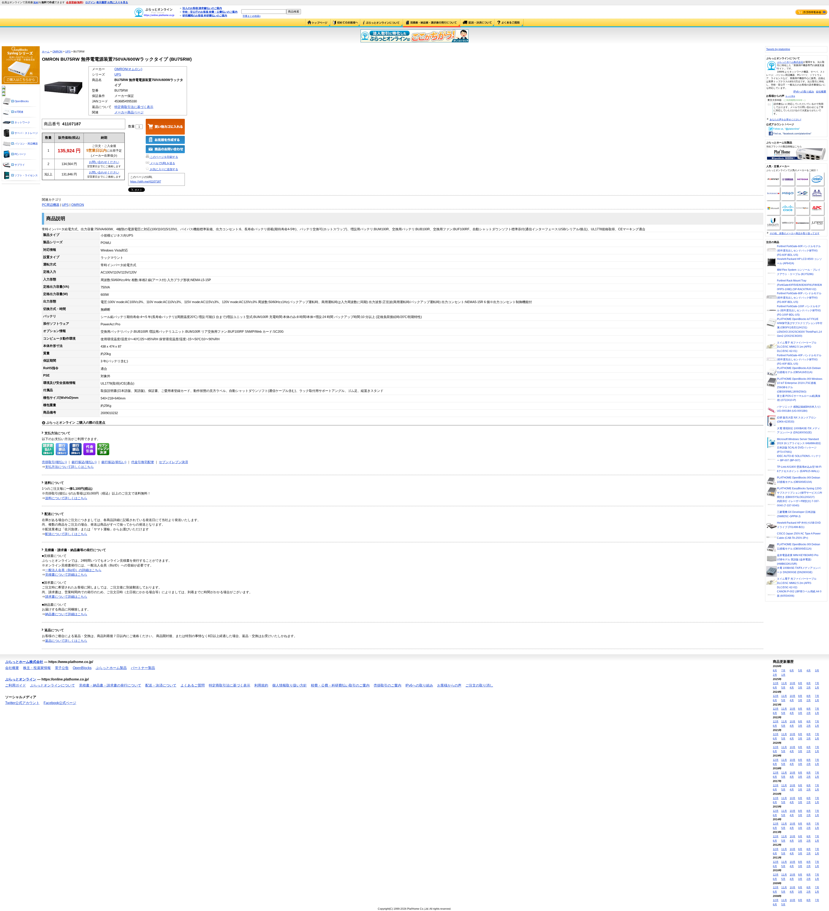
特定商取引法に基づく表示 (133, 107)
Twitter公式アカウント (22, 703)
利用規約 (261, 685)
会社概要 (821, 91)
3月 (817, 670)
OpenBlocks (82, 668)
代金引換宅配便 (142, 462)
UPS (68, 51)
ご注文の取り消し (479, 685)
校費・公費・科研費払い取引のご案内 (340, 685)
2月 (775, 674)
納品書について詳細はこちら (66, 614)
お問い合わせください (104, 162)
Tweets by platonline (778, 49)
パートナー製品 (143, 668)
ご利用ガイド (345, 23)
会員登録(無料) (74, 2)
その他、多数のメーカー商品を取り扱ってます (795, 233)
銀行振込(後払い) (84, 462)
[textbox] (263, 11)
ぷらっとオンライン (20, 679)
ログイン (90, 2)
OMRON (57, 51)
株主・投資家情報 (37, 668)
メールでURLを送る (162, 163)
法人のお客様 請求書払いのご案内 (202, 8)
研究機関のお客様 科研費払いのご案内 (204, 15)
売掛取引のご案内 (387, 685)
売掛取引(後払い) (54, 462)
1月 (783, 674)
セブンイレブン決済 (173, 462)
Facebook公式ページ (60, 703)
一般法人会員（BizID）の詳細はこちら (73, 570)
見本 (36, 2)
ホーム (46, 51)
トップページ (318, 23)
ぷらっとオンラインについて (381, 23)
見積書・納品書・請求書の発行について (431, 23)
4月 (809, 670)
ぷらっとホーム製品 (111, 668)
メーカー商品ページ (129, 112)
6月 (792, 670)
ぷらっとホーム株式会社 (790, 62)
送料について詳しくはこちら (66, 498)
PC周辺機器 (50, 205)
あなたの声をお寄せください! (785, 119)
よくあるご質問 (509, 23)
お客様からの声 (449, 685)
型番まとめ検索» (252, 16)
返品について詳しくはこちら (66, 640)
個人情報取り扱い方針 (289, 685)
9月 (800, 683)
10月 (792, 683)
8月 (775, 670)
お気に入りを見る (117, 2)
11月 (784, 683)
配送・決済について (477, 23)
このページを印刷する (163, 157)
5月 (800, 670)
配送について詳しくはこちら (66, 534)
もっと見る (790, 96)
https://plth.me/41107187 (145, 181)
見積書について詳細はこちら (66, 574)
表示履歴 (101, 2)
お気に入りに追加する (163, 169)
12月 (775, 683)
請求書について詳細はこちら (66, 596)
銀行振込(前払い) (113, 462)
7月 (783, 670)
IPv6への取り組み (803, 91)
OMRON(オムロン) (128, 69)
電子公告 (62, 668)
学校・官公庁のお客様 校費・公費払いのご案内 (209, 11)
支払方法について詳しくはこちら (69, 467)
